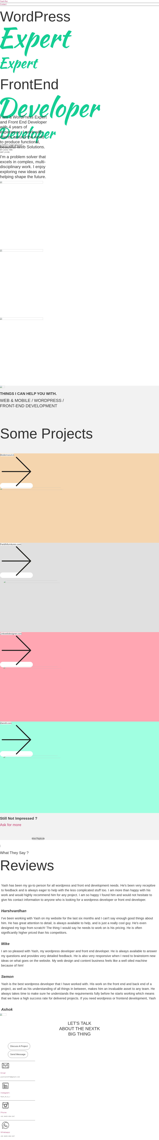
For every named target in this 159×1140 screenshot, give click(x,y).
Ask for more (10, 825)
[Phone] (5, 1108)
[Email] (5, 1068)
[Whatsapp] (5, 1127)
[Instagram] (5, 1088)
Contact (3, 4)
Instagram (5, 1093)
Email (3, 1073)
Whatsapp (5, 1132)
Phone (4, 1112)
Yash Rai (4, 1)
